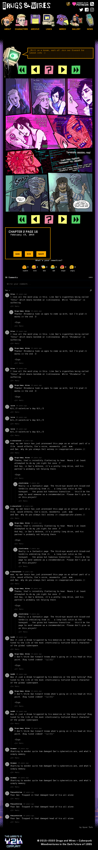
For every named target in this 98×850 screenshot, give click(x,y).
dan (17, 254)
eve (29, 254)
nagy (41, 254)
